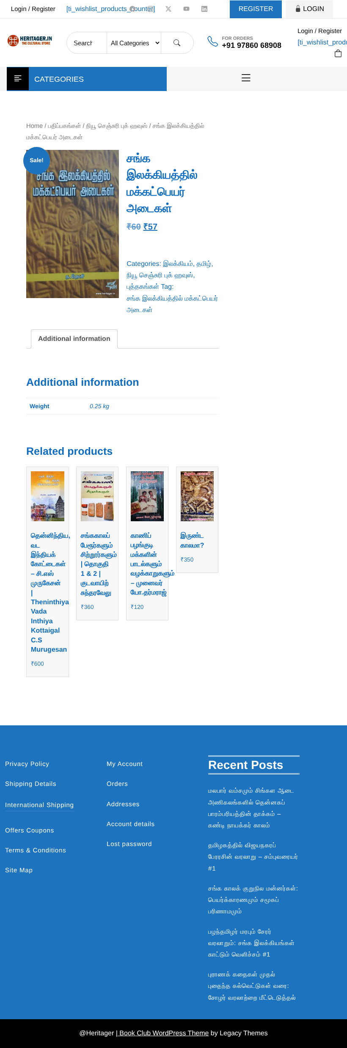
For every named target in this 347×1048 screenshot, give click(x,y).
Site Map (19, 870)
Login (313, 9)
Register (256, 9)
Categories (59, 79)
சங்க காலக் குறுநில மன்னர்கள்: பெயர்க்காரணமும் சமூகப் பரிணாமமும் (253, 900)
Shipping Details (30, 784)
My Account (125, 764)
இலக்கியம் (178, 264)
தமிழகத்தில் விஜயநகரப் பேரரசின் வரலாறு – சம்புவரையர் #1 (253, 857)
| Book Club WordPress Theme (162, 1033)
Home (34, 126)
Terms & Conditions (35, 850)
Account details (131, 824)
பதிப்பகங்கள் (64, 126)
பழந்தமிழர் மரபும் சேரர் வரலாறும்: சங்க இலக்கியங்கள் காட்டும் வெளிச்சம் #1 (251, 943)
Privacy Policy (27, 764)
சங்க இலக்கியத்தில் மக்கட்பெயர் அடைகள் (172, 304)
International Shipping (39, 805)
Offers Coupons (29, 830)
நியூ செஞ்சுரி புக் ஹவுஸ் (117, 126)
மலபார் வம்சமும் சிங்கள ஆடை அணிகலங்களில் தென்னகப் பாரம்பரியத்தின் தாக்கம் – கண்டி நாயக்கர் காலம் (251, 808)
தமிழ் (204, 264)
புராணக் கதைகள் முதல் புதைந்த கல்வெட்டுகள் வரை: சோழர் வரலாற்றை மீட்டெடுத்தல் (252, 986)
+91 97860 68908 (251, 45)
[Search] (177, 43)
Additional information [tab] (74, 339)
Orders (117, 784)
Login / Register (33, 9)
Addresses (123, 804)
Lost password (129, 844)
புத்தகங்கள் (143, 286)
